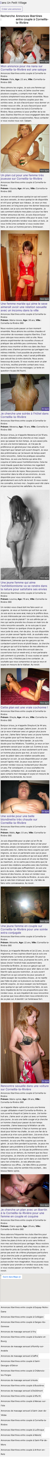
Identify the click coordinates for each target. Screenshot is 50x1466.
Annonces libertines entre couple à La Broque (22, 1430)
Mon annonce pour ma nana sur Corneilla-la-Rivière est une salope (23, 67)
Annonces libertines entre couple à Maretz (21, 1435)
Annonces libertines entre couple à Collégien (22, 1317)
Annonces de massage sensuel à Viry (18, 1331)
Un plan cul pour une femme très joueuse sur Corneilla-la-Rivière (22, 177)
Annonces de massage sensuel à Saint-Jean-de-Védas (24, 1412)
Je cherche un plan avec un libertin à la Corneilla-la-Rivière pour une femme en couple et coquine (24, 1213)
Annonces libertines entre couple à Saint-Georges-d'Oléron (20, 1363)
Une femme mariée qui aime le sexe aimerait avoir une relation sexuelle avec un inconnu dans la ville (24, 307)
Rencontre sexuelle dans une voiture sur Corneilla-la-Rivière (25, 1087)
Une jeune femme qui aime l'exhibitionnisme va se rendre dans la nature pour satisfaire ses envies (24, 586)
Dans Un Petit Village (13, 2)
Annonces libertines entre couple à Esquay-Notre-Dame (25, 1309)
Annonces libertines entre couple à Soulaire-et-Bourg (23, 1339)
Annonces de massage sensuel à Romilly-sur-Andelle (22, 1348)
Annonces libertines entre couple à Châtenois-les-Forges (23, 1372)
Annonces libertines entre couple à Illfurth (21, 1396)
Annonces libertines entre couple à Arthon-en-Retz (23, 1452)
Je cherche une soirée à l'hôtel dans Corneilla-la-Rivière (25, 415)
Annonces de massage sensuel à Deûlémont (22, 1390)
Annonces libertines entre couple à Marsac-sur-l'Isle (23, 1403)
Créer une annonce (11, 9)
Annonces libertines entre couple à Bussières (22, 1385)
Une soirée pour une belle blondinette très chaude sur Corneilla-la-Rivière (19, 819)
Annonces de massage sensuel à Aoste (19, 1380)
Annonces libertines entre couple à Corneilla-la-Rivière (24, 1422)
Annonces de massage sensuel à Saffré (19, 1356)
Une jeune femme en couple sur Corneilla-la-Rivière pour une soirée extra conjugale (24, 929)
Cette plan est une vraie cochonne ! (24, 707)
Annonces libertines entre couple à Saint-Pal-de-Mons (24, 1442)
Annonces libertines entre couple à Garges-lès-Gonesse (23, 1324)
